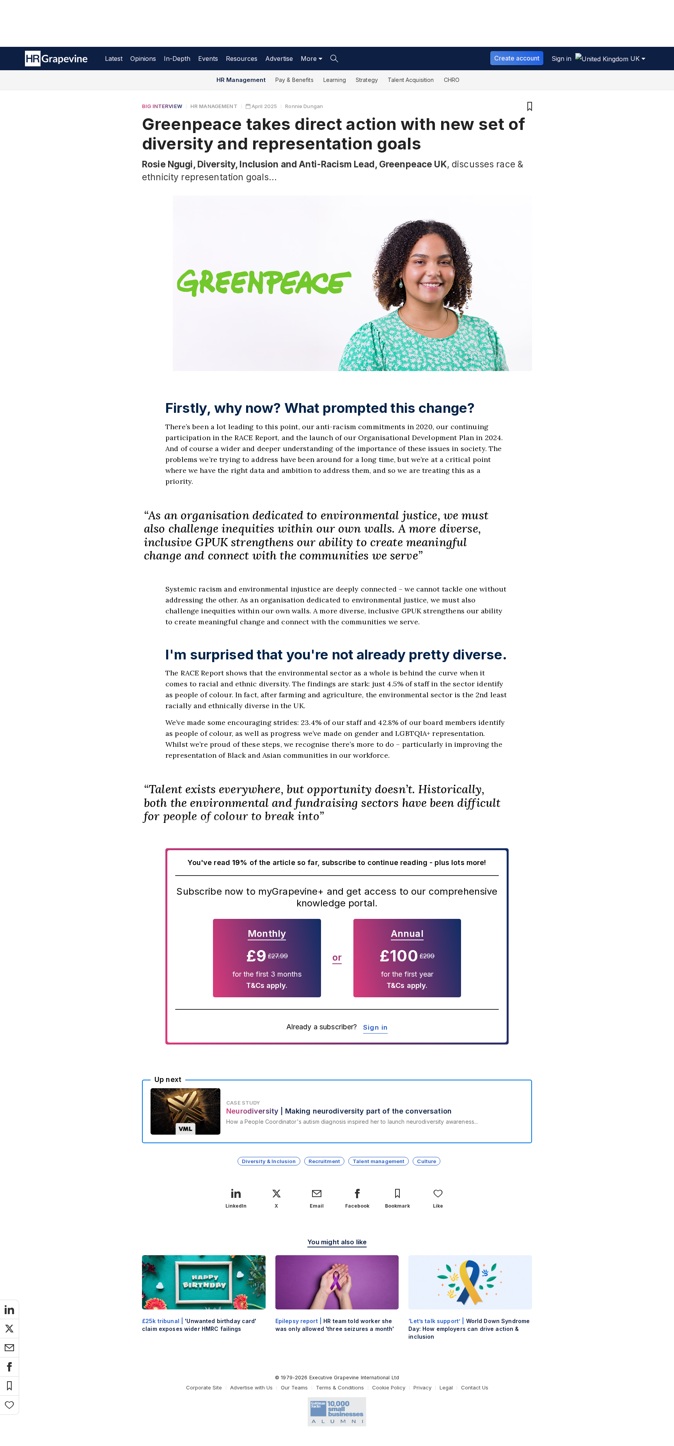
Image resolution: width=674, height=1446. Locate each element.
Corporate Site (204, 1387)
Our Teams (294, 1387)
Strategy (367, 79)
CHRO (452, 79)
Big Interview (162, 106)
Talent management (378, 1161)
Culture (426, 1161)
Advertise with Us (251, 1387)
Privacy (422, 1387)
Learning (334, 79)
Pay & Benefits (294, 79)
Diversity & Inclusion (269, 1161)
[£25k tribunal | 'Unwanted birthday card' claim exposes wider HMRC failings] (204, 1300)
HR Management (241, 79)
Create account (516, 58)
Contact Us (474, 1387)
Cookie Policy (388, 1387)
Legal (446, 1387)
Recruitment (325, 1161)
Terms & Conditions (340, 1387)
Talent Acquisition (411, 79)
